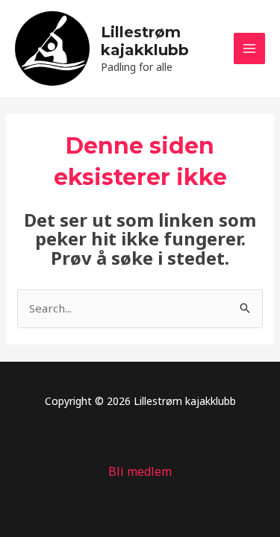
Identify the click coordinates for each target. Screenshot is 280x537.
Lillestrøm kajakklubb (145, 41)
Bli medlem (140, 471)
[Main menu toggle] (250, 49)
